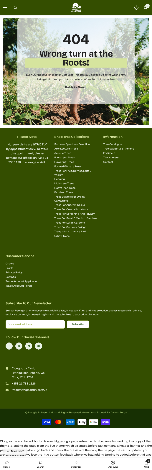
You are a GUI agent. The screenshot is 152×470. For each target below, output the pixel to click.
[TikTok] (28, 346)
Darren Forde (118, 412)
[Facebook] (9, 346)
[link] (40, 464)
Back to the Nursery (76, 86)
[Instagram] (18, 346)
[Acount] (136, 8)
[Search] (15, 8)
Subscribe (78, 324)
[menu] (5, 7)
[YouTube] (38, 346)
